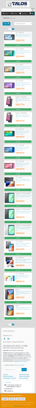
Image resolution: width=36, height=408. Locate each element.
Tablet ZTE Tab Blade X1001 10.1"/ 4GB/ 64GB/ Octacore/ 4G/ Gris (23, 181)
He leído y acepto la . (14, 365)
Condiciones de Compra (9, 378)
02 (15, 28)
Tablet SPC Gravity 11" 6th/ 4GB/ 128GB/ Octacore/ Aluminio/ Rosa (23, 165)
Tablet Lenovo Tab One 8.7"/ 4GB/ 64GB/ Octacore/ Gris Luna (23, 100)
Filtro (5, 23)
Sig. (26, 28)
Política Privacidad (8, 376)
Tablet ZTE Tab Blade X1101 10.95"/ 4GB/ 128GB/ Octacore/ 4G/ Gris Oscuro (23, 245)
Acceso (14, 13)
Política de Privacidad (22, 361)
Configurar (5, 398)
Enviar (24, 369)
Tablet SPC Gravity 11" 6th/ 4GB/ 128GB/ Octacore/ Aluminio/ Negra (23, 132)
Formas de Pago (23, 378)
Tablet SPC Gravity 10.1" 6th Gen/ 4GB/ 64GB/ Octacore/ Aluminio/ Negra (23, 68)
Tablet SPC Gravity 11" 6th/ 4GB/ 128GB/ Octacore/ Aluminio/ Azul (23, 148)
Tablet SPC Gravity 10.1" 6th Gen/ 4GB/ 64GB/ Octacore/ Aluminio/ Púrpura (23, 84)
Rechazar (12, 398)
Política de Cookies (17, 405)
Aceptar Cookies (20, 398)
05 (23, 28)
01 (13, 28)
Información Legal (24, 374)
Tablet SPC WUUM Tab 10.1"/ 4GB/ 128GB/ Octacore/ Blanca (23, 277)
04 (20, 28)
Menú (6, 13)
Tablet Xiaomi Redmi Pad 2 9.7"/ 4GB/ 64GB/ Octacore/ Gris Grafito (23, 293)
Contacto (24, 13)
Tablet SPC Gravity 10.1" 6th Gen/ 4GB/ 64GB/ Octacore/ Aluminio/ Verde (23, 52)
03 (18, 28)
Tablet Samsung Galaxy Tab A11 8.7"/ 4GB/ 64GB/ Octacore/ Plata (23, 229)
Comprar (18, 45)
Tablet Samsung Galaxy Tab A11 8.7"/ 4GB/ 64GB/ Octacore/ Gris (23, 197)
